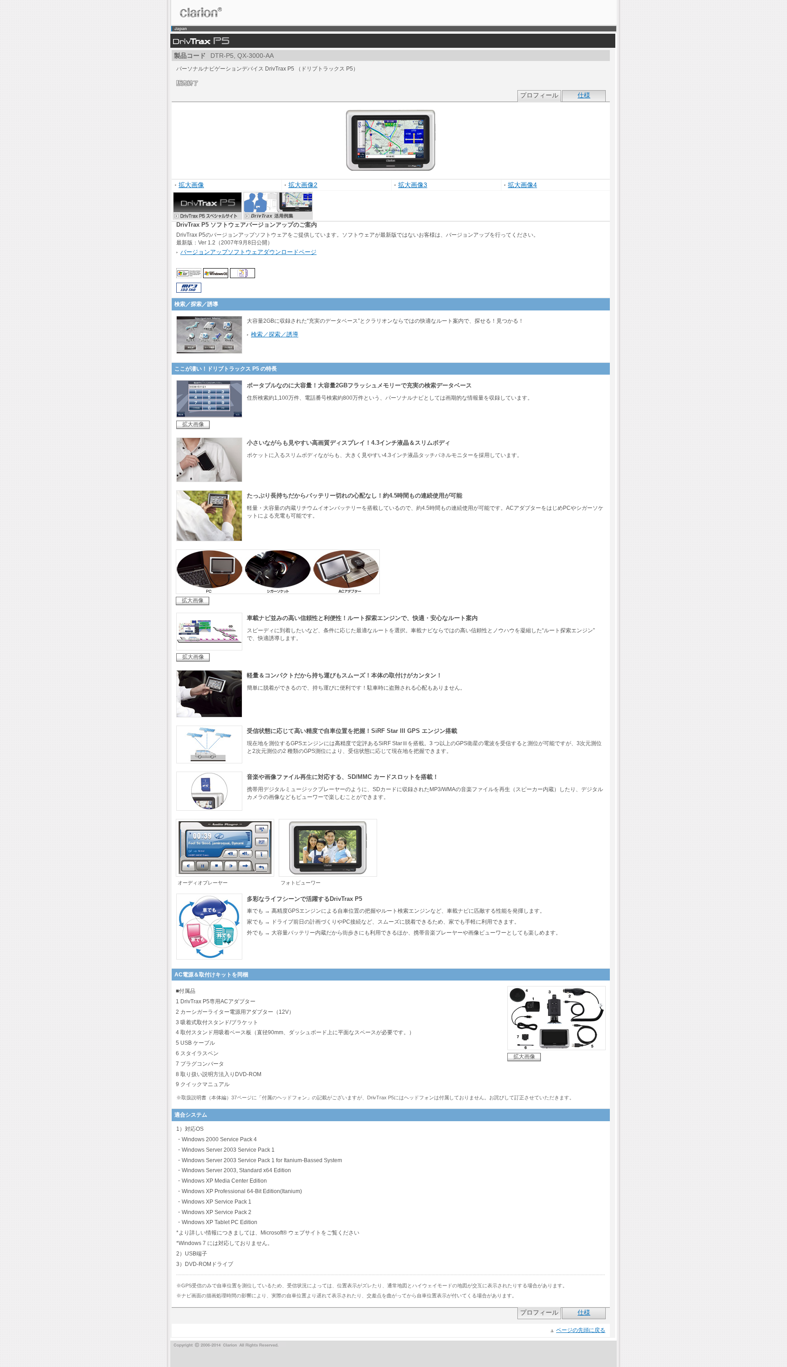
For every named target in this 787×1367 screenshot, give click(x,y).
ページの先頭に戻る (580, 1330)
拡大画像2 (302, 185)
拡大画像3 (412, 185)
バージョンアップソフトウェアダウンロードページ (248, 252)
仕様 (583, 95)
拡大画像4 (522, 185)
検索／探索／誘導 (274, 334)
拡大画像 (191, 185)
